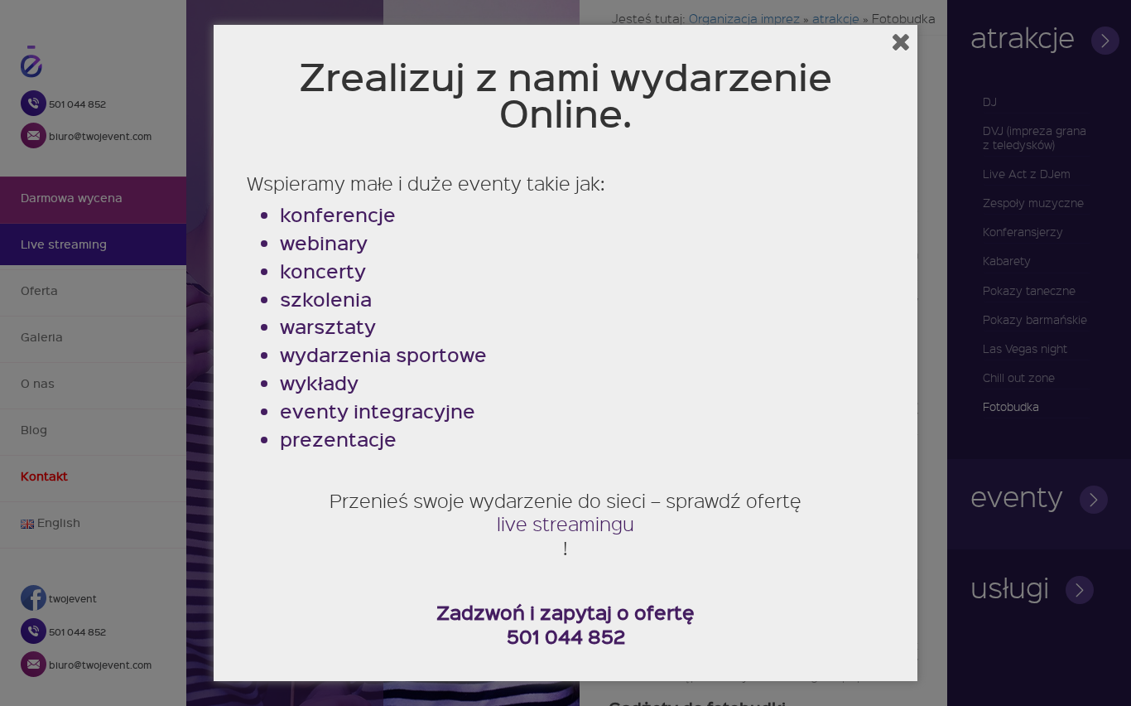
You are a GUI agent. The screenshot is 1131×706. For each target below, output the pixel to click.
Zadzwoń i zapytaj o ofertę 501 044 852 (565, 625)
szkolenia (326, 300)
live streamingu (565, 524)
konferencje (338, 215)
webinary (324, 243)
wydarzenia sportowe (383, 355)
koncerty (323, 271)
